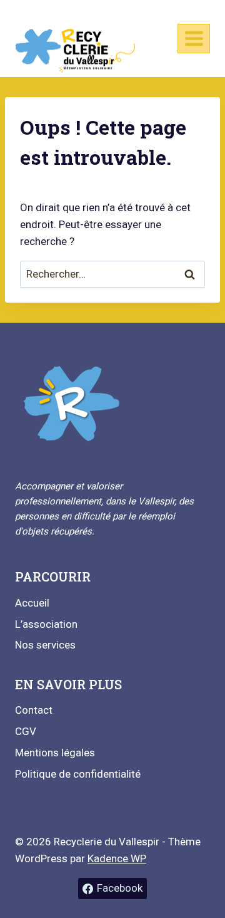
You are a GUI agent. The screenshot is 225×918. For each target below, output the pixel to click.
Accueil (32, 603)
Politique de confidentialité (78, 774)
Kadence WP (117, 858)
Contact (33, 710)
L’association (46, 624)
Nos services (45, 645)
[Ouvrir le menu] (194, 38)
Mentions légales (55, 752)
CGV (25, 731)
